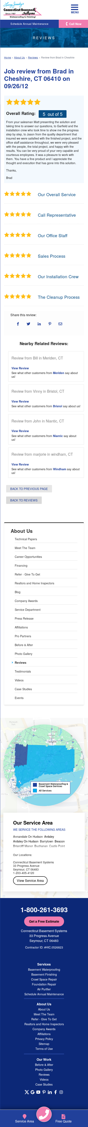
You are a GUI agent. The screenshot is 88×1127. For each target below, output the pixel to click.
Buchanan (41, 846)
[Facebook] (55, 1092)
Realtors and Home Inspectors (34, 583)
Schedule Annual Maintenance (29, 24)
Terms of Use (44, 1049)
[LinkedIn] (49, 1092)
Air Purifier (44, 989)
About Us (22, 531)
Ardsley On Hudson (25, 841)
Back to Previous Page (29, 488)
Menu (74, 12)
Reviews (20, 662)
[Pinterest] (44, 1092)
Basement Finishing (44, 974)
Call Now (75, 23)
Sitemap (44, 1044)
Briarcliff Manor (23, 846)
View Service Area (30, 880)
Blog (17, 592)
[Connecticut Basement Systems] (22, 10)
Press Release (24, 618)
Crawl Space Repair (44, 979)
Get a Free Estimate (44, 921)
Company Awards (26, 601)
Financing (21, 565)
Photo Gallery (23, 654)
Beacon (60, 841)
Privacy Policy (44, 1039)
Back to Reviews (24, 500)
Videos (19, 680)
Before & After (24, 645)
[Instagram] (61, 1092)
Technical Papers (26, 539)
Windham (59, 469)
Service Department (28, 610)
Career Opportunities (28, 557)
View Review (20, 368)
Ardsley (49, 836)
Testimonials (23, 671)
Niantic (58, 436)
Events (19, 698)
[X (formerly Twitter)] (26, 1092)
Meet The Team (25, 548)
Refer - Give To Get (27, 574)
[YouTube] (38, 1092)
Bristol (57, 406)
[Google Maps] (32, 1092)
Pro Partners (23, 636)
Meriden (58, 373)
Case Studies (23, 689)
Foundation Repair (44, 984)
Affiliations (21, 627)
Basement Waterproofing (44, 969)
